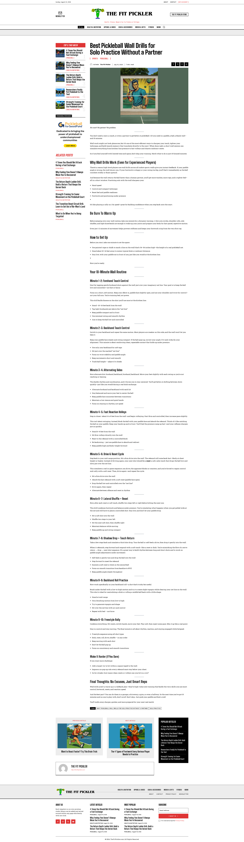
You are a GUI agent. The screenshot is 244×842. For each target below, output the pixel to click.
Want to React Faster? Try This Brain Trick (79, 751)
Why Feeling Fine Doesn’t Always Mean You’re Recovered (75, 65)
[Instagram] (63, 821)
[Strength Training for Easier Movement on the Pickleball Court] (60, 105)
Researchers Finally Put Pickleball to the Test (74, 92)
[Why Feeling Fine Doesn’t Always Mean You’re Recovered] (60, 66)
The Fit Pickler (105, 64)
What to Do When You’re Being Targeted (68, 215)
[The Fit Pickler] (91, 64)
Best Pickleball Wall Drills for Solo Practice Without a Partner (122, 708)
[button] (164, 27)
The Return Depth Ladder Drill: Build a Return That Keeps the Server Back (75, 78)
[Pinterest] (182, 64)
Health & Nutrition (73, 70)
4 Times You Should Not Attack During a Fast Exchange (74, 52)
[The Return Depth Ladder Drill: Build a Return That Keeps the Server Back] (60, 78)
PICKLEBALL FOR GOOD (64, 116)
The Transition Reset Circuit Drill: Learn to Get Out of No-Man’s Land (70, 205)
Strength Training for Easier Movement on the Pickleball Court (75, 104)
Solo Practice (155, 708)
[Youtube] (73, 821)
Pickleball (70, 58)
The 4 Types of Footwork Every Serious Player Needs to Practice (130, 753)
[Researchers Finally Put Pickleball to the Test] (60, 93)
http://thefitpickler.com (78, 770)
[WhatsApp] (186, 64)
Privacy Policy (179, 820)
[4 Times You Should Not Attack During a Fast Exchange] (60, 53)
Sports (95, 58)
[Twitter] (178, 64)
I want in (172, 816)
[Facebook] (173, 64)
